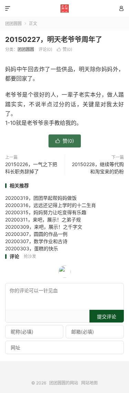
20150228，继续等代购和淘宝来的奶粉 (98, 167)
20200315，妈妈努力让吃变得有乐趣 (45, 212)
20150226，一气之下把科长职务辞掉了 (31, 167)
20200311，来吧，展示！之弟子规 (43, 219)
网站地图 (89, 382)
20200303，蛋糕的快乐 (31, 248)
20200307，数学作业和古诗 (36, 241)
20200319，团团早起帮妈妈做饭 (41, 198)
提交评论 (106, 316)
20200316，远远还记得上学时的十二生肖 (50, 205)
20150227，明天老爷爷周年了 (53, 39)
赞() (64, 49)
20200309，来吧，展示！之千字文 (43, 227)
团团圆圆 (13, 23)
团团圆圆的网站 (64, 8)
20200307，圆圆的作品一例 (36, 234)
